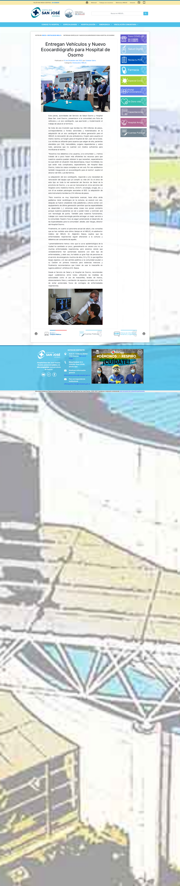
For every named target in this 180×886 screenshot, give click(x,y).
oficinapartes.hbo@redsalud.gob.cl (77, 384)
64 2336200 (55, 2)
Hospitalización (88, 24)
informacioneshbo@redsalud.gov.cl (77, 375)
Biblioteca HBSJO (121, 2)
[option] (55, 333)
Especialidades (70, 24)
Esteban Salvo (91, 60)
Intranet (132, 2)
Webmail (94, 2)
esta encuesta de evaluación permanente (132, 391)
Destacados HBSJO (79, 63)
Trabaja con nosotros (106, 2)
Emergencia (104, 24)
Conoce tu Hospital (50, 24)
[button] (36, 333)
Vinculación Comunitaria (125, 24)
